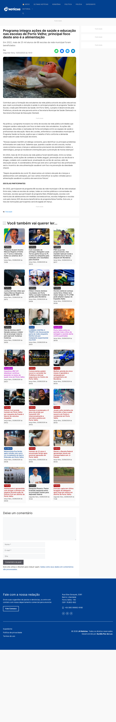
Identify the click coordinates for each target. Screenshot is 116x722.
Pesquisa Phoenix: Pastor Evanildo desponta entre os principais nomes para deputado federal (39, 491)
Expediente (90, 4)
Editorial (26, 9)
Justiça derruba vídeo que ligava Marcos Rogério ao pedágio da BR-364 (14, 293)
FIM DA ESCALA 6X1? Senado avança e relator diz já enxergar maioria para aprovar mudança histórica (13, 334)
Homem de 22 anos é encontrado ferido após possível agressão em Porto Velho (38, 454)
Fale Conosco (11, 609)
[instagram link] (67, 613)
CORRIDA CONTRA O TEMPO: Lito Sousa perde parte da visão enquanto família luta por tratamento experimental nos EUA (39, 335)
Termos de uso (9, 636)
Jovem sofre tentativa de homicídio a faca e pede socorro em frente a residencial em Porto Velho (63, 414)
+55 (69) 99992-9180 (74, 607)
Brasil (31, 327)
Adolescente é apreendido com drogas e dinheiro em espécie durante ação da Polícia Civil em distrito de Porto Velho (14, 492)
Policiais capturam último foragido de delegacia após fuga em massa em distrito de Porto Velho (64, 491)
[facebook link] (71, 613)
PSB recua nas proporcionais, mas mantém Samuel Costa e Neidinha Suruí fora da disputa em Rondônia (63, 254)
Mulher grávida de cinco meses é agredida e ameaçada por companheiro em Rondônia (63, 375)
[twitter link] (63, 613)
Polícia (79, 4)
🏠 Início (26, 4)
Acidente (8, 448)
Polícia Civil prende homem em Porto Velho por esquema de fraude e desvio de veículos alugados (14, 414)
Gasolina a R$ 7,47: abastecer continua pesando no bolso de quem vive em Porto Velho (14, 374)
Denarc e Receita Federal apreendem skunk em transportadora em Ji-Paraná (63, 454)
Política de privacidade (12, 632)
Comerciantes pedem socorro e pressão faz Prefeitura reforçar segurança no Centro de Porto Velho (38, 375)
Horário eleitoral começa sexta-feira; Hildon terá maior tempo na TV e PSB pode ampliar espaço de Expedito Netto (63, 295)
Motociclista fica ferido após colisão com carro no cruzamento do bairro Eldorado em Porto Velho (14, 454)
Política (68, 4)
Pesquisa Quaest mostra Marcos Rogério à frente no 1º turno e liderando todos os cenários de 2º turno (13, 254)
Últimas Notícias (41, 4)
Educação (8, 212)
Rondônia (56, 4)
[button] (23, 13)
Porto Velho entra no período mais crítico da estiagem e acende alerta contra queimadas (63, 333)
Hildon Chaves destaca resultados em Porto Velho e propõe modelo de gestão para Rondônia (39, 294)
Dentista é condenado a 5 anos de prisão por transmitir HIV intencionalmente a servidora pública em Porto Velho (39, 415)
